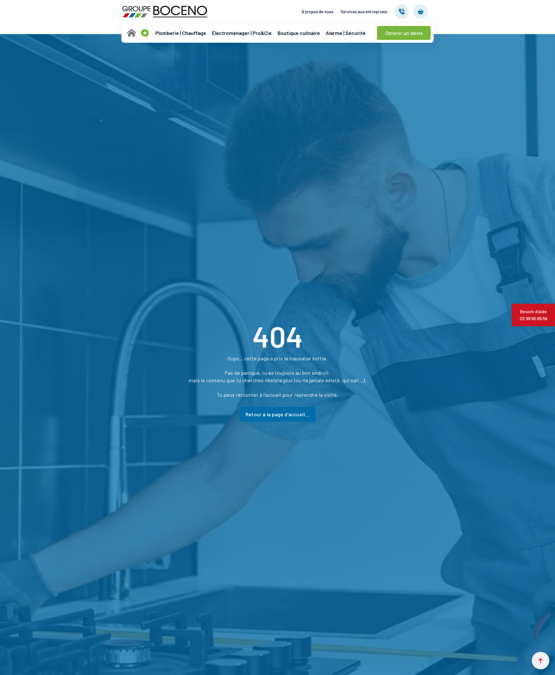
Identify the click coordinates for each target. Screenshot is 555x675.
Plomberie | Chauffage (180, 33)
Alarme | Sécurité (346, 33)
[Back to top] (540, 660)
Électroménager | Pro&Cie (242, 33)
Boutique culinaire (299, 33)
